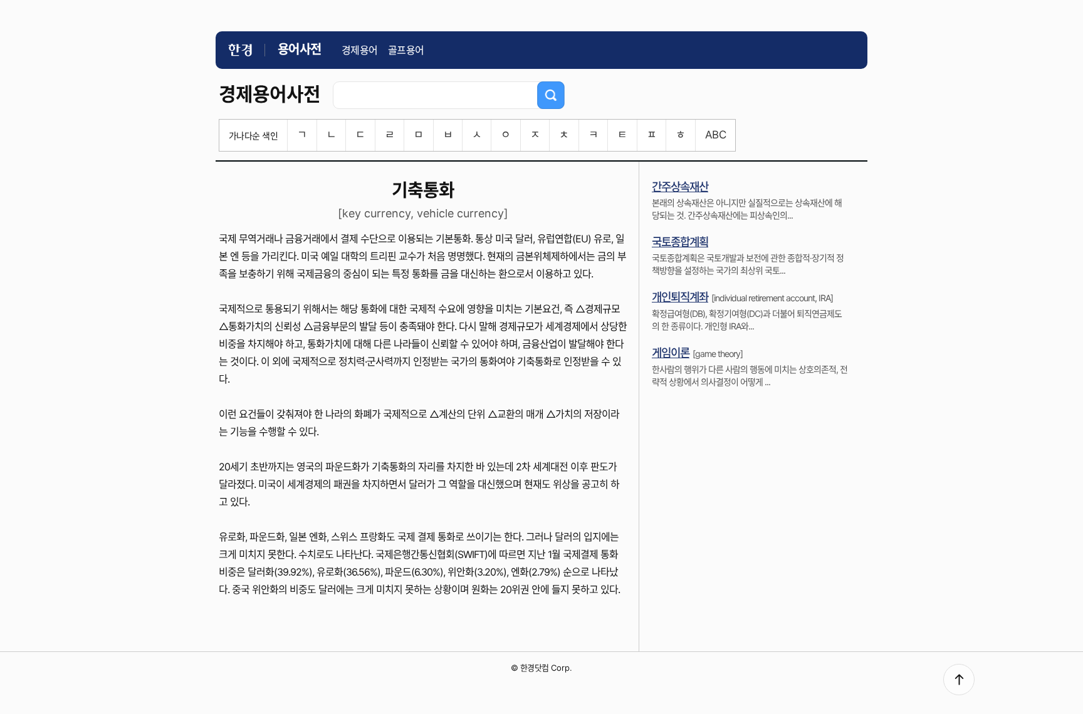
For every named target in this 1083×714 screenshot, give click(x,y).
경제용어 (360, 50)
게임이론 (670, 353)
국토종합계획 (680, 242)
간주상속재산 (680, 187)
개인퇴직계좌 (680, 297)
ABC (715, 134)
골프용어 (406, 50)
